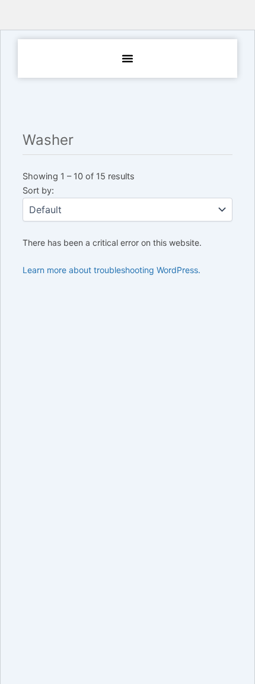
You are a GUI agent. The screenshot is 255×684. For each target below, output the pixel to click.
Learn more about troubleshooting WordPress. (111, 270)
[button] (127, 58)
